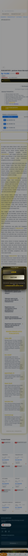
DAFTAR (13, 277)
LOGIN (13, 272)
